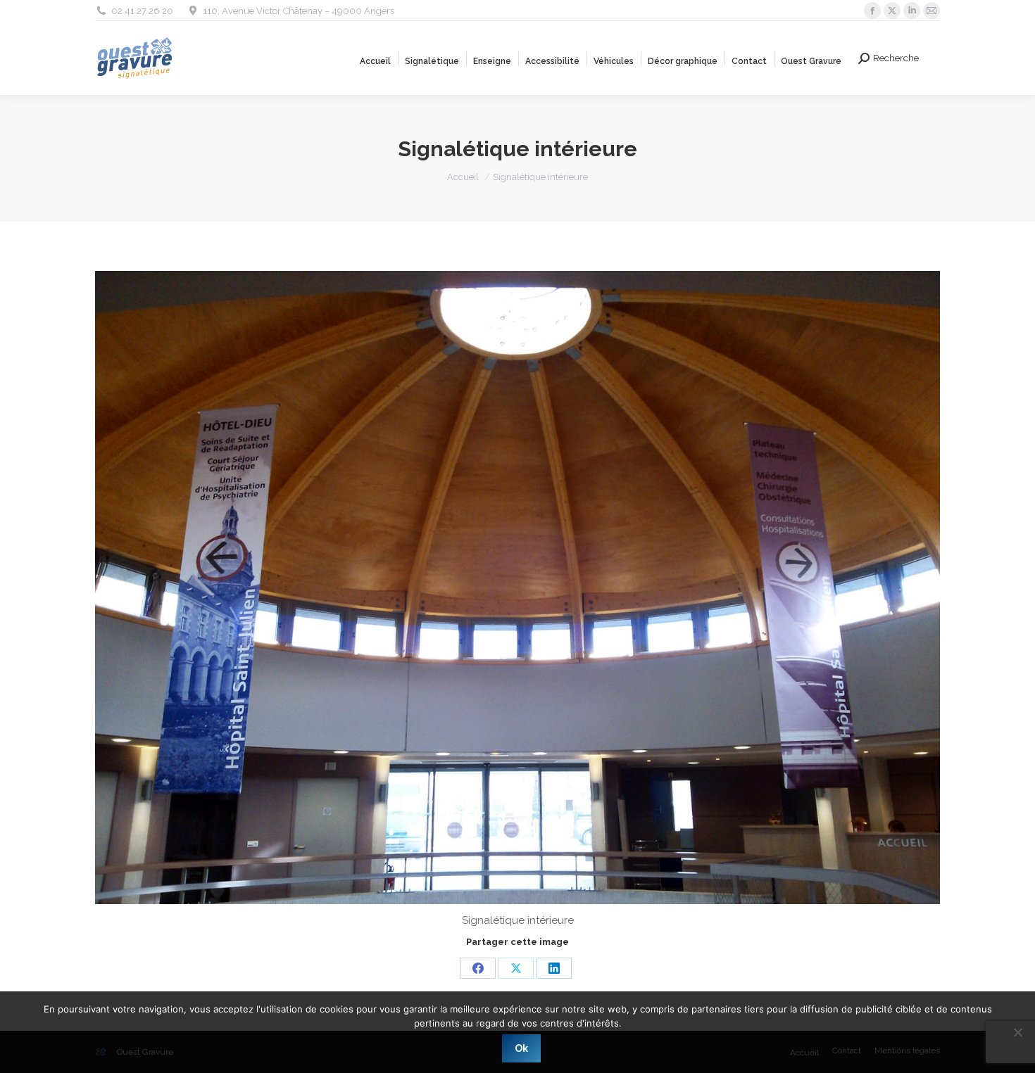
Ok (521, 1048)
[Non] (1017, 1032)
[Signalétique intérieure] (517, 587)
